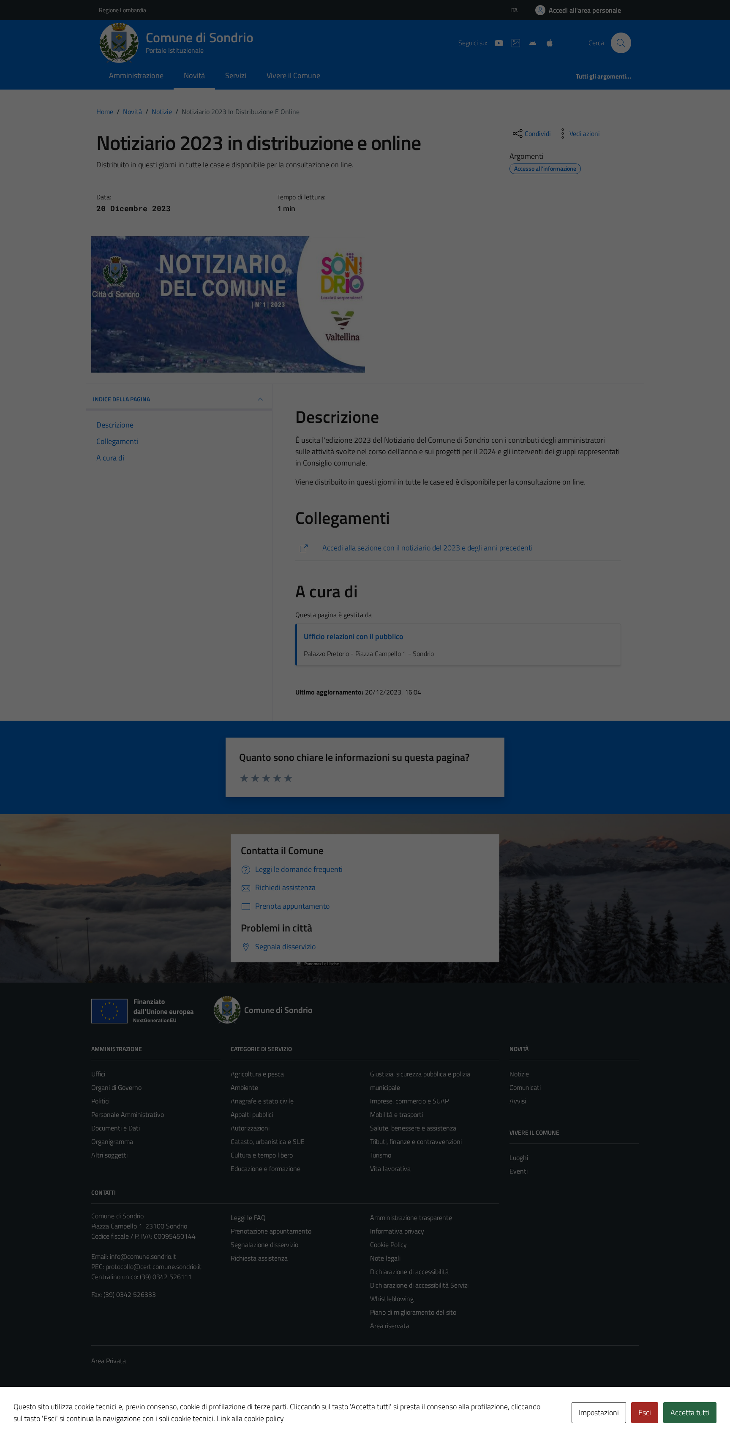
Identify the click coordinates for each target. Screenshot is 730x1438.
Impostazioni (599, 1412)
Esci (644, 1412)
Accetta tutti (689, 1412)
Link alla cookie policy (250, 1418)
